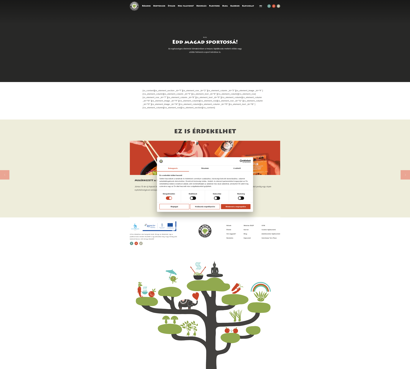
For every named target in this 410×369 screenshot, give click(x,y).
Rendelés (201, 6)
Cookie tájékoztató (269, 230)
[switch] (193, 198)
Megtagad (174, 207)
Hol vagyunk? (186, 6)
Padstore (214, 6)
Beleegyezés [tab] (173, 168)
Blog (225, 6)
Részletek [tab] (205, 168)
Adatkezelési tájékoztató (271, 234)
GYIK (263, 225)
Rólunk (146, 6)
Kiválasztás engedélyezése (205, 207)
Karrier (234, 6)
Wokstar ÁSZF (249, 225)
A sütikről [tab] (237, 168)
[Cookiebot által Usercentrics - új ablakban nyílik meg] (241, 161)
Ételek (171, 6)
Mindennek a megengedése (236, 207)
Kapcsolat (248, 6)
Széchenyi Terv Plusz (269, 238)
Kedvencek (159, 6)
